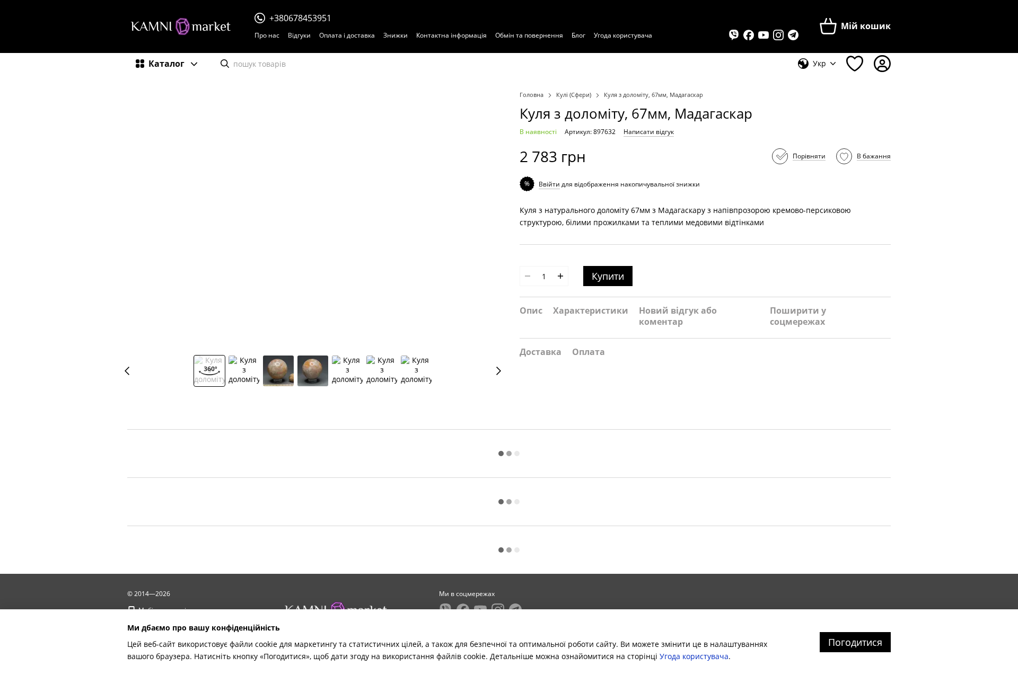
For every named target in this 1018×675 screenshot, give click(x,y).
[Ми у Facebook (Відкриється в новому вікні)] (748, 35)
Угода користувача (623, 35)
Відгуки (299, 35)
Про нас (266, 35)
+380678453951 (300, 18)
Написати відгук (649, 131)
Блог (578, 35)
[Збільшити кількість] (560, 276)
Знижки (395, 35)
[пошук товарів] (224, 63)
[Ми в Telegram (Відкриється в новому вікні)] (793, 35)
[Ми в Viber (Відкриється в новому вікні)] (734, 35)
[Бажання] (854, 63)
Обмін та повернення (529, 35)
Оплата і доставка (347, 35)
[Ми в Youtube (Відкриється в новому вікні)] (763, 35)
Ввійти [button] (549, 184)
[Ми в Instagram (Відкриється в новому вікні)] (778, 35)
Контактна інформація (451, 35)
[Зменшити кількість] (527, 276)
